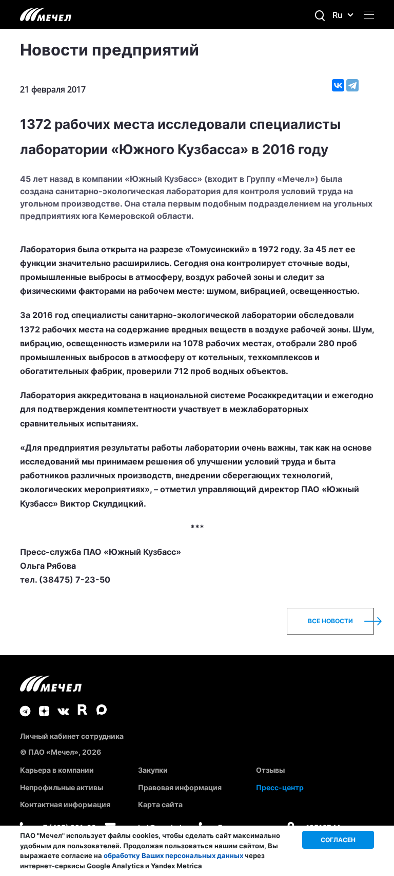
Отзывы (270, 770)
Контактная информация (65, 804)
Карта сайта (160, 804)
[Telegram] (352, 85)
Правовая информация (180, 787)
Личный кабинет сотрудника (72, 736)
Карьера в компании (57, 770)
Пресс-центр (280, 787)
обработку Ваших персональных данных (173, 855)
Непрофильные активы (61, 787)
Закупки (153, 770)
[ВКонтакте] (338, 85)
